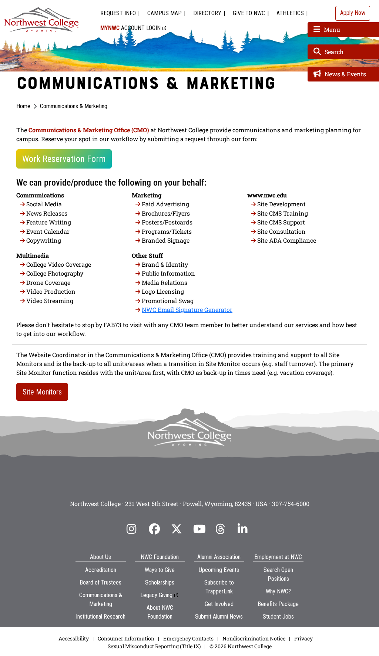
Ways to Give (160, 569)
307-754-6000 (290, 503)
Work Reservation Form (64, 159)
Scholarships (159, 582)
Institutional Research (100, 616)
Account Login (130, 27)
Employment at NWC (278, 556)
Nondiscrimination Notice (253, 638)
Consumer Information (126, 638)
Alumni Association (219, 556)
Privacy (303, 638)
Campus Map (164, 13)
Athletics (290, 13)
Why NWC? (278, 591)
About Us (100, 556)
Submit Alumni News (219, 616)
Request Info (118, 13)
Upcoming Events (219, 569)
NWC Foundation (160, 556)
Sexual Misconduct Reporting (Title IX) (154, 646)
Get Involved (219, 603)
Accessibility (73, 638)
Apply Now (352, 12)
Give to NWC (249, 13)
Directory (207, 13)
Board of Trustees (100, 582)
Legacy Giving (156, 595)
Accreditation (100, 569)
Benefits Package (278, 603)
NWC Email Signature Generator (187, 309)
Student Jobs (278, 616)
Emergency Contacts (188, 638)
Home (23, 106)
